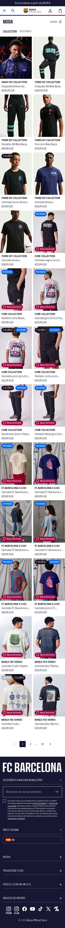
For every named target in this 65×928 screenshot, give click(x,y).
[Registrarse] (56, 792)
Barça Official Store (37, 920)
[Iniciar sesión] (50, 10)
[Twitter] (48, 909)
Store (9, 913)
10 (42, 744)
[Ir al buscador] (13, 10)
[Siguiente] (50, 744)
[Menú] (4, 10)
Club (16, 913)
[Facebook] (24, 909)
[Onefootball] (56, 909)
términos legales (39, 803)
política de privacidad (16, 818)
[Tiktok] (40, 909)
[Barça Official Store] (32, 10)
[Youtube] (32, 909)
